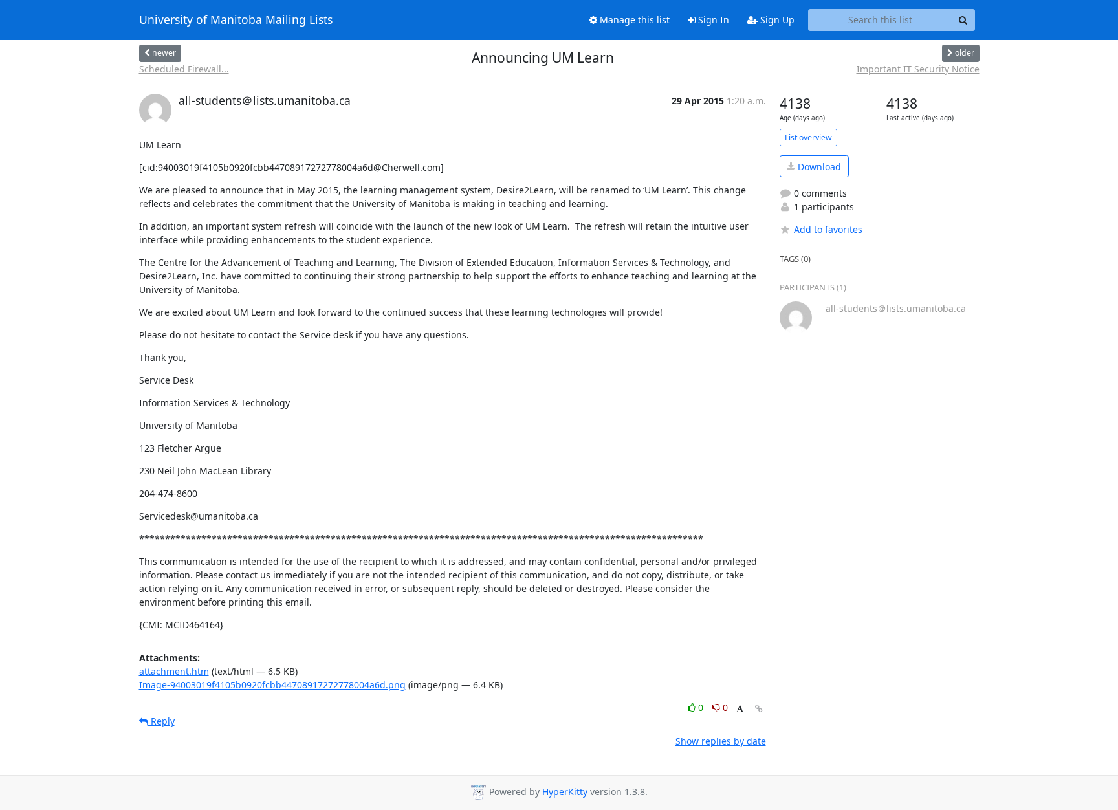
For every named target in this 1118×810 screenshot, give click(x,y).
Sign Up (776, 20)
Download (818, 166)
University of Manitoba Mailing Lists (236, 20)
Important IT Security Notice (918, 69)
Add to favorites (828, 229)
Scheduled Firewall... (184, 69)
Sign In (712, 20)
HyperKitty (564, 791)
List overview (808, 137)
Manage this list (633, 20)
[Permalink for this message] (759, 708)
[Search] (963, 20)
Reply (161, 721)
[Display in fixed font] (740, 709)
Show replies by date (720, 741)
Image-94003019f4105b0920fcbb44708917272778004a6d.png (272, 685)
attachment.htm (174, 671)
